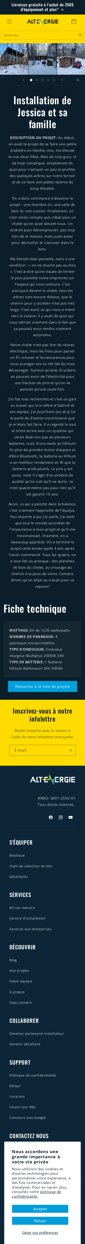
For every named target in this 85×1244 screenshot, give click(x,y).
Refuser (40, 1220)
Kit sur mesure (22, 907)
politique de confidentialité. (36, 1194)
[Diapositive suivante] (62, 80)
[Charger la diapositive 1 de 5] (31, 80)
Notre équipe (20, 981)
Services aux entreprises (30, 929)
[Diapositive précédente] (23, 80)
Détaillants (18, 876)
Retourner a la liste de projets (42, 686)
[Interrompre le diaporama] (80, 80)
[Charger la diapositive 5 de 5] (54, 80)
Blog (13, 960)
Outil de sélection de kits (30, 866)
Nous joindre (20, 1002)
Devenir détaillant (24, 1044)
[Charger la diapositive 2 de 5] (37, 80)
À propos (17, 992)
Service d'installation (27, 918)
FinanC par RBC (22, 1107)
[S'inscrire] (70, 750)
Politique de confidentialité (32, 1075)
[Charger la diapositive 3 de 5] (42, 80)
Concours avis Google (27, 1117)
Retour (15, 1086)
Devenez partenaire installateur (36, 1033)
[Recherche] (80, 35)
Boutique (17, 855)
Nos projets (19, 970)
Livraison (17, 1096)
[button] (9, 21)
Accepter (40, 1208)
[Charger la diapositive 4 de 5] (48, 80)
